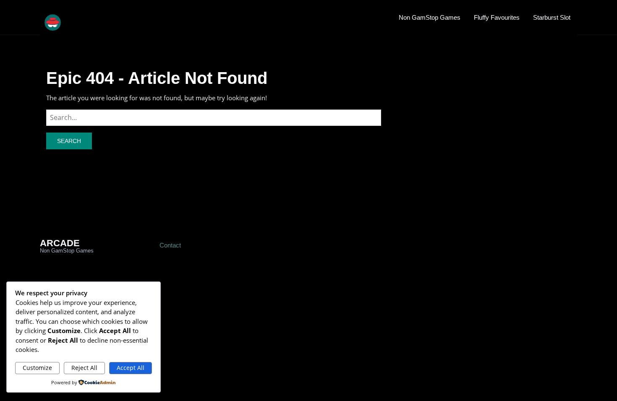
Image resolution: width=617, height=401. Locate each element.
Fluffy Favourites (497, 17)
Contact (170, 245)
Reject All (84, 368)
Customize (37, 368)
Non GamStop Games (429, 17)
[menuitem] (429, 17)
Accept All (130, 368)
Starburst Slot (551, 17)
